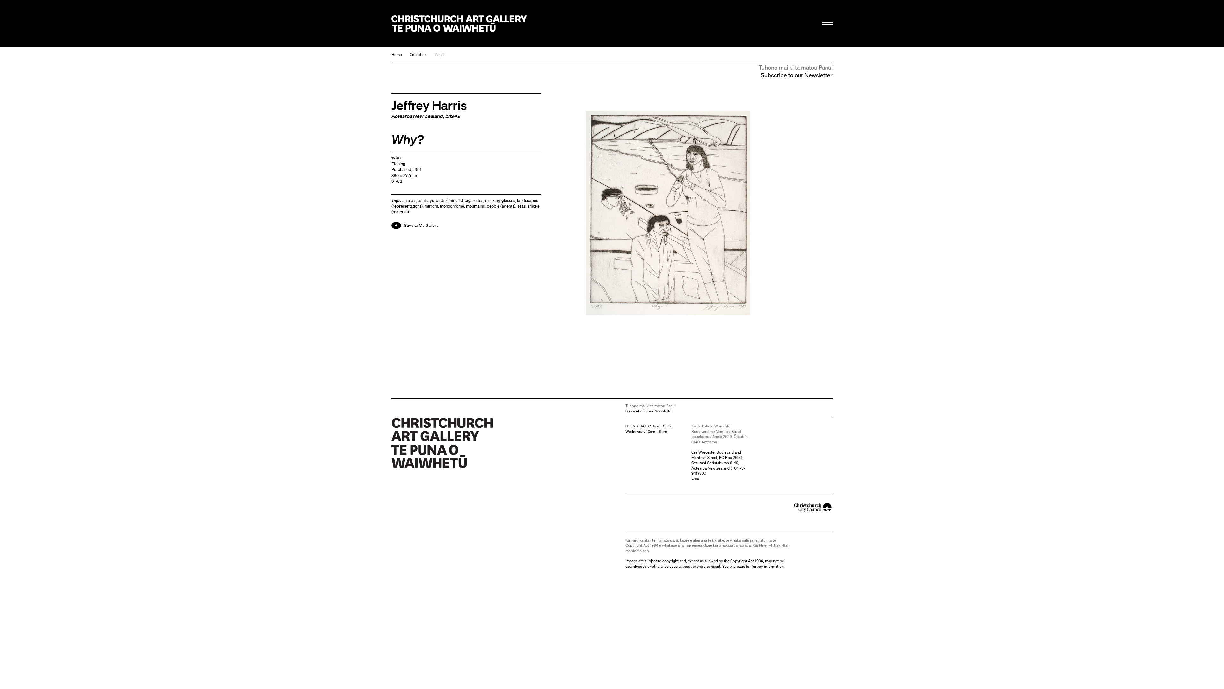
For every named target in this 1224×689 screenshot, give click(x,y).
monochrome (452, 206)
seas (521, 206)
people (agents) (501, 206)
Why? (439, 54)
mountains (475, 206)
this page (737, 566)
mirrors (431, 206)
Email (696, 478)
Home (396, 54)
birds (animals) (449, 200)
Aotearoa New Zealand (417, 116)
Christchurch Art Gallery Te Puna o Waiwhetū (459, 23)
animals (409, 200)
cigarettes (474, 200)
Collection (418, 54)
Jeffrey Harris (429, 105)
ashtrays (426, 200)
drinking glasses (500, 200)
